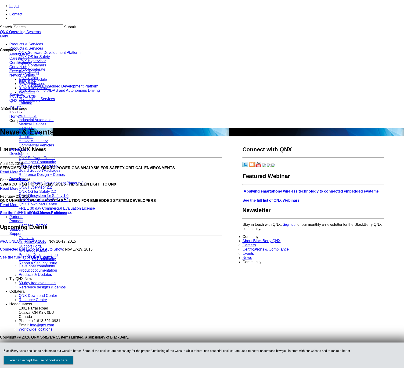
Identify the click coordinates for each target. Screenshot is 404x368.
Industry (15, 107)
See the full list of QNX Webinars (270, 200)
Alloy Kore (27, 82)
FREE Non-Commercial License (45, 213)
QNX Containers (32, 65)
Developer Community (37, 162)
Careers (249, 245)
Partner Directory (33, 225)
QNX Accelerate (32, 69)
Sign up (289, 224)
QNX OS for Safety (34, 57)
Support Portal (31, 246)
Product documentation (38, 270)
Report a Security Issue (38, 263)
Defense (26, 128)
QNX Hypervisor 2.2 (35, 187)
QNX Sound (29, 74)
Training (25, 103)
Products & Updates (35, 275)
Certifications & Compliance (265, 249)
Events (248, 253)
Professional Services (37, 99)
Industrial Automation (36, 120)
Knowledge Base (33, 250)
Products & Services (26, 44)
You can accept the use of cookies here (38, 360)
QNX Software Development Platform (49, 53)
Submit (70, 27)
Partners (16, 217)
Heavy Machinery (33, 141)
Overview (26, 238)
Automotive (28, 116)
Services (16, 95)
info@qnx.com (42, 325)
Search (6, 27)
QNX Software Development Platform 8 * (52, 183)
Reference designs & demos (42, 287)
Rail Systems (30, 133)
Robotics (26, 137)
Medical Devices (32, 124)
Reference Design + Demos (42, 175)
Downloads (18, 179)
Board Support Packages (39, 170)
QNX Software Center (37, 158)
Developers (19, 149)
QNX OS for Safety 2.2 (37, 191)
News (247, 258)
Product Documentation (38, 166)
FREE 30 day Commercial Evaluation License (57, 208)
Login (14, 6)
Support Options (32, 242)
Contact (15, 14)
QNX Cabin (28, 78)
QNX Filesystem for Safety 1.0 (44, 196)
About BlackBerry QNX (261, 241)
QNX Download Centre (38, 204)
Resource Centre (33, 300)
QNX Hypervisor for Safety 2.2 (44, 200)
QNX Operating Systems (20, 32)
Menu (4, 36)
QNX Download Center (38, 296)
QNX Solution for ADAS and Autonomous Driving (59, 90)
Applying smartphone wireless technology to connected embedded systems (311, 191)
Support (15, 229)
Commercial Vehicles (36, 145)
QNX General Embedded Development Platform (58, 86)
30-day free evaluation (37, 283)
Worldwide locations (35, 329)
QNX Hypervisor (32, 61)
